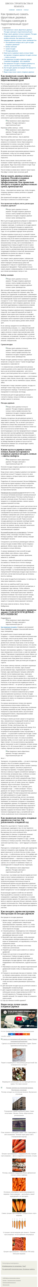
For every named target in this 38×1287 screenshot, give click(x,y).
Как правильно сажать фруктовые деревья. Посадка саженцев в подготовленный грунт (18, 31)
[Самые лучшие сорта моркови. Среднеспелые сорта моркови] (19, 1211)
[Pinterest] (19, 1034)
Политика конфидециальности (9, 1282)
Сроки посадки (10, 49)
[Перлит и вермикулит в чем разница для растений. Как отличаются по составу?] (19, 1060)
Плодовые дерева (10, 1031)
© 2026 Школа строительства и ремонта (11, 1278)
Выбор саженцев (11, 47)
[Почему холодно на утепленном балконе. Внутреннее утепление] (19, 1090)
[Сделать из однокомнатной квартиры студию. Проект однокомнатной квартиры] (19, 1041)
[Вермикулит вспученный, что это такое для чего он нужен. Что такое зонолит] (19, 1080)
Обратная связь (6, 1284)
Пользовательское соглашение (14, 1280)
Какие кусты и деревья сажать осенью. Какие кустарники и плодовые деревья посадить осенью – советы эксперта (20, 55)
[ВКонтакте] (11, 1034)
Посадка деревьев (12, 51)
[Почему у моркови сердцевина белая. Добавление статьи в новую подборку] (19, 1171)
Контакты (5, 1280)
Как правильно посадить (9, 627)
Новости (19, 10)
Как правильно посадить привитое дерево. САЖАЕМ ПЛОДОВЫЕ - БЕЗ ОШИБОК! (18, 60)
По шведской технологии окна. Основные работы (18, 1269)
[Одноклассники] (26, 1034)
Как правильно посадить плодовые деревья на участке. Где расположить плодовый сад (19, 64)
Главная (12, 10)
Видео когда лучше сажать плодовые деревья (19, 72)
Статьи (26, 10)
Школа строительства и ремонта (19, 5)
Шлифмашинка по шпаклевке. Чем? (14, 1266)
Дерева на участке (18, 1031)
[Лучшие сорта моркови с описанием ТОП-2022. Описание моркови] (19, 1249)
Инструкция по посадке (28, 1031)
